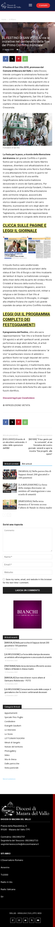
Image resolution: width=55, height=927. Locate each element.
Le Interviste (10, 729)
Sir (2, 896)
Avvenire (5, 867)
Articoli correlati (11, 464)
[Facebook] (5, 59)
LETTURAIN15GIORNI (15, 738)
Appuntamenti (11, 713)
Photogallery (10, 751)
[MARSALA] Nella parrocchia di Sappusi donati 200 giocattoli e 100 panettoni (34, 474)
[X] (12, 59)
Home (3, 19)
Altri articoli (27, 464)
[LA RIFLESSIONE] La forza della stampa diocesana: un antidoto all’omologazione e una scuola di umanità (28, 655)
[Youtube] (38, 920)
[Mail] (25, 920)
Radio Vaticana (8, 889)
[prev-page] (4, 515)
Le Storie (9, 734)
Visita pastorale (11, 767)
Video (7, 755)
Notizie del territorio (14, 746)
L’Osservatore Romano (12, 860)
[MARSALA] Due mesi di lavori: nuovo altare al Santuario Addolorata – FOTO (25, 679)
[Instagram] (19, 920)
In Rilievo (12, 19)
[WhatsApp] (25, 59)
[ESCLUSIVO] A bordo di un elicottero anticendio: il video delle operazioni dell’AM (15, 443)
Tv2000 (4, 874)
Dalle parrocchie (9, 478)
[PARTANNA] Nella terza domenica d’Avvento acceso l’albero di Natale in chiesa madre (35, 504)
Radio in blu (6, 882)
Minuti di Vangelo (12, 742)
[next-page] (9, 515)
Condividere (10, 721)
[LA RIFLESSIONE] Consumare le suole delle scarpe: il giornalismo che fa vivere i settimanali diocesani (28, 690)
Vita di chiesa (10, 759)
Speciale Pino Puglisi (14, 717)
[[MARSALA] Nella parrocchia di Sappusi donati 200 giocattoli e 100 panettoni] (10, 474)
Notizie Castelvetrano (9, 779)
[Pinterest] (18, 59)
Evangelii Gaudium (13, 725)
